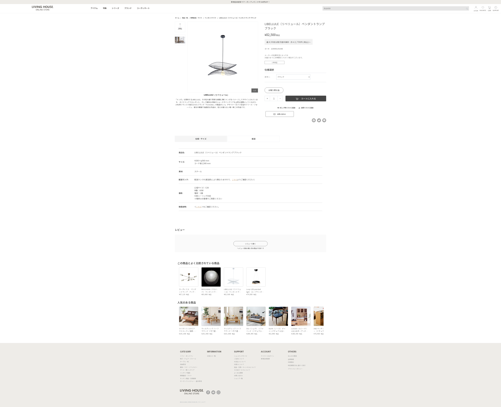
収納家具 (183, 364)
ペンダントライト (210, 18)
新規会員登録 (265, 359)
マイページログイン (267, 356)
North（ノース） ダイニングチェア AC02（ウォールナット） (277, 329)
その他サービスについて (242, 370)
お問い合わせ (238, 375)
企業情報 (291, 359)
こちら (234, 179)
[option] (222, 57)
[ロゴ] (42, 8)
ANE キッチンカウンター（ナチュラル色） (322, 329)
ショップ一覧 (238, 378)
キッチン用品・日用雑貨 (188, 378)
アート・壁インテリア (187, 370)
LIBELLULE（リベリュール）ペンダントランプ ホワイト (232, 290)
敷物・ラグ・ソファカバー (189, 367)
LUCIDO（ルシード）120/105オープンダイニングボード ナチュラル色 (299, 329)
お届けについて (239, 364)
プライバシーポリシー (295, 369)
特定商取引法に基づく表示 (296, 365)
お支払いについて (240, 361)
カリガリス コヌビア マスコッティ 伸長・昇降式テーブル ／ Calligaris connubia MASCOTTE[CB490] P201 (187, 329)
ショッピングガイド (240, 356)
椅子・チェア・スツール (188, 359)
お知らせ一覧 (211, 356)
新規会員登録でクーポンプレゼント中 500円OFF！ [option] (250, 2)
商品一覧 (185, 18)
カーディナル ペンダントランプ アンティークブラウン (187, 290)
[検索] (467, 8)
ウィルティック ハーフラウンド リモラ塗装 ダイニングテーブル (210, 329)
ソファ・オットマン (186, 356)
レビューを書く (250, 244)
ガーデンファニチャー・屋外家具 (191, 381)
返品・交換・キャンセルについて (245, 367)
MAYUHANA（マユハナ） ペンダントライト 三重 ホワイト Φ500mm (209, 290)
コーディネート (143, 8)
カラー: (267, 77)
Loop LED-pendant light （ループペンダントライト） (255, 290)
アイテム (94, 8)
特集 (105, 8)
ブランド (128, 8)
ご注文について (239, 359)
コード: (267, 49)
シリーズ (115, 8)
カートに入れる (308, 98)
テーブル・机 (184, 361)
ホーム (177, 18)
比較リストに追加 (307, 107)
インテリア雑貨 (185, 373)
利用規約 (291, 362)
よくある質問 (238, 373)
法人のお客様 (292, 356)
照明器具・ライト (196, 18)
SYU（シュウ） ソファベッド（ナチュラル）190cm (255, 329)
